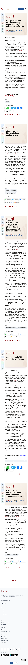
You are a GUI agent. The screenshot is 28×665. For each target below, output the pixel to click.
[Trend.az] (5, 9)
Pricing (2, 629)
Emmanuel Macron (22, 327)
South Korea (8, 554)
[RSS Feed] (19, 649)
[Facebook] (5, 649)
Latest (2, 609)
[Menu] (25, 9)
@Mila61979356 (9, 96)
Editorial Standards (5, 622)
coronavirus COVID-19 (10, 193)
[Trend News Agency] (4, 591)
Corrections (3, 624)
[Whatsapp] (2, 649)
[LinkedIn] (16, 649)
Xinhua (16, 154)
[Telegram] (14, 649)
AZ (14, 662)
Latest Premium (4, 611)
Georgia (7, 101)
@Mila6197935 (23, 455)
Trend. (20, 50)
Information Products (5, 631)
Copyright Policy (4, 640)
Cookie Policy (3, 642)
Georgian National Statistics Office (18, 460)
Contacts (3, 620)
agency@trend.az (4, 603)
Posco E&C (15, 554)
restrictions (13, 190)
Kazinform (17, 249)
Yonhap (17, 516)
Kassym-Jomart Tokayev (11, 327)
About (2, 616)
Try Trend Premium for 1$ (13, 114)
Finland (7, 190)
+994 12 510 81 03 (4, 602)
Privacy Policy (4, 638)
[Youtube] (11, 649)
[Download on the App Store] (5, 655)
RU (16, 662)
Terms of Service (4, 636)
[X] (8, 649)
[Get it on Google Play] (14, 655)
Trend (6, 154)
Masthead (3, 618)
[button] (2, 14)
